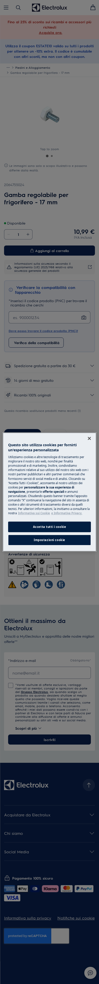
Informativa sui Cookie (34, 513)
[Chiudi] (89, 438)
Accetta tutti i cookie (49, 527)
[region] (50, 492)
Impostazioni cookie (49, 540)
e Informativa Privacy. (66, 513)
